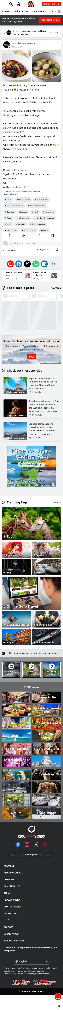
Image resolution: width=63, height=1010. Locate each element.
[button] (55, 11)
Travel (7, 11)
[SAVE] (53, 235)
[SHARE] (39, 235)
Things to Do (21, 11)
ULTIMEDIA (36, 991)
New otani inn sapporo (23, 43)
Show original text (10, 194)
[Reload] (57, 250)
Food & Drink (39, 11)
